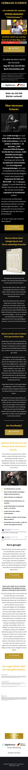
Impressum (20, 764)
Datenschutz (12, 765)
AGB (18, 765)
